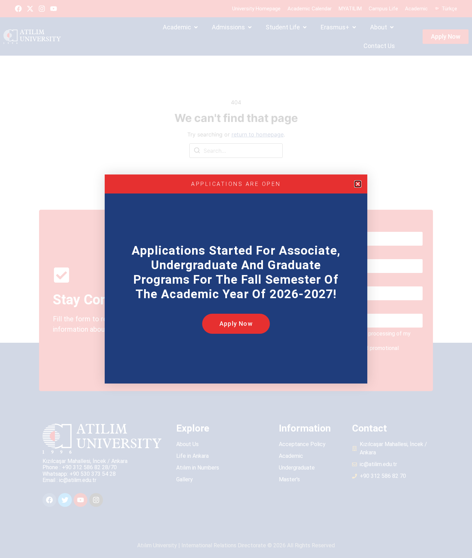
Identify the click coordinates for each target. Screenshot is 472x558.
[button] (357, 184)
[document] (236, 279)
